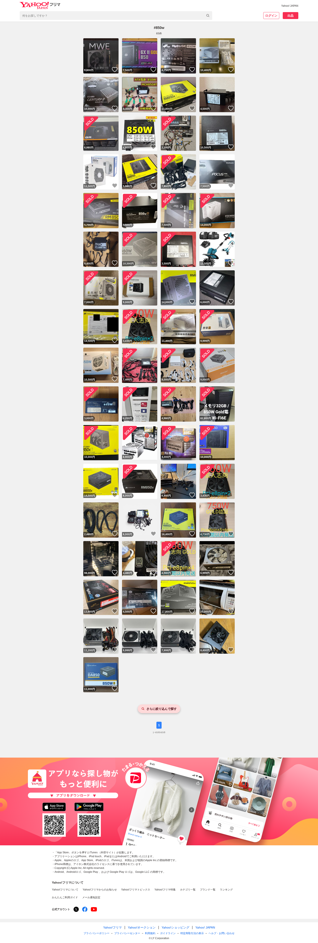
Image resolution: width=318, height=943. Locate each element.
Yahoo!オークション (142, 927)
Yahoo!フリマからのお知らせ (100, 889)
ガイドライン (168, 933)
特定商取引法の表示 (192, 933)
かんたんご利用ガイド (65, 897)
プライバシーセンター (127, 933)
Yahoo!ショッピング (175, 927)
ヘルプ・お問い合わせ (221, 933)
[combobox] (116, 15)
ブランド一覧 (207, 889)
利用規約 (150, 933)
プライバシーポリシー (96, 933)
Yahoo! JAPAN (289, 5)
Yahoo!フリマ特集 (165, 889)
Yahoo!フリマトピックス (135, 889)
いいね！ (115, 70)
